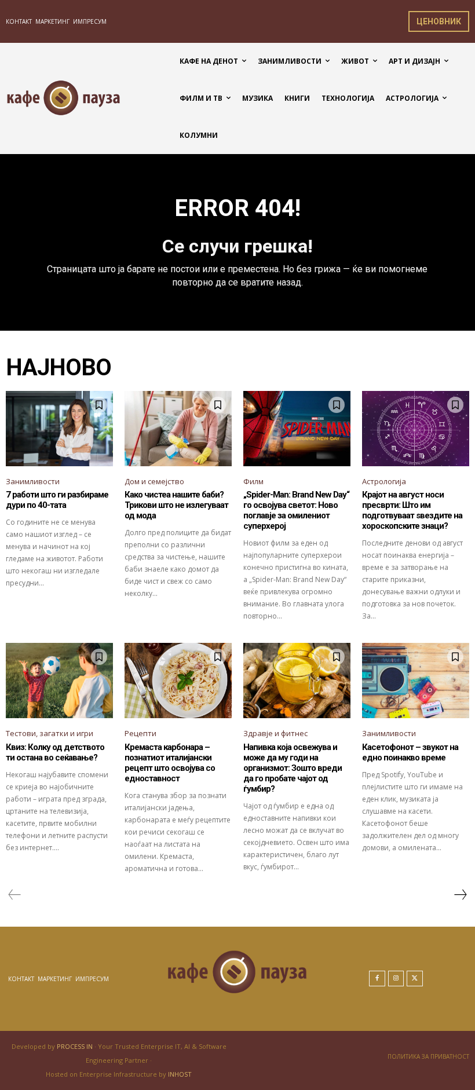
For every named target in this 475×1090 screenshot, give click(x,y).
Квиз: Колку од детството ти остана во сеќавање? (55, 752)
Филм (253, 481)
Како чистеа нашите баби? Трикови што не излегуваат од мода (176, 505)
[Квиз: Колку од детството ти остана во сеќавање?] (59, 680)
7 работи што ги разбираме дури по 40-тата (57, 499)
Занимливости (33, 481)
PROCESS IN (75, 1046)
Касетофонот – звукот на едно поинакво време (410, 752)
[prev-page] (15, 895)
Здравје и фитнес (275, 733)
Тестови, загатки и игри (49, 733)
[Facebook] (377, 979)
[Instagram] (396, 979)
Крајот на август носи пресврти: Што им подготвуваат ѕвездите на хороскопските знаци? (412, 510)
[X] (415, 979)
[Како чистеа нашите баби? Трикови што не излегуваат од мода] (178, 428)
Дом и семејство (154, 481)
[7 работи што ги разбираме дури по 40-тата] (59, 428)
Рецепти (140, 733)
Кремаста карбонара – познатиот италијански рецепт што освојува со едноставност (170, 763)
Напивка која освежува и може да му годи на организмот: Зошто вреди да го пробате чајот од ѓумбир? (292, 768)
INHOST (180, 1074)
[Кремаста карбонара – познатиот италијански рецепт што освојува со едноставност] (178, 680)
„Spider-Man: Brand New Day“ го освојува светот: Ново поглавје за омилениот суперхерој (296, 510)
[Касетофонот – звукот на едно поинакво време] (415, 680)
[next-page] (460, 895)
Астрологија (384, 481)
